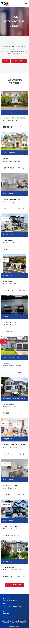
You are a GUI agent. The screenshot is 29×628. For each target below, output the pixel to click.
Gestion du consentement (20, 623)
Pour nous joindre (19, 60)
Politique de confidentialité (19, 622)
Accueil (6, 60)
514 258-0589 (9, 605)
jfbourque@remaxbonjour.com (15, 606)
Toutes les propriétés (14, 584)
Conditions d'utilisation (8, 623)
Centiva (17, 626)
